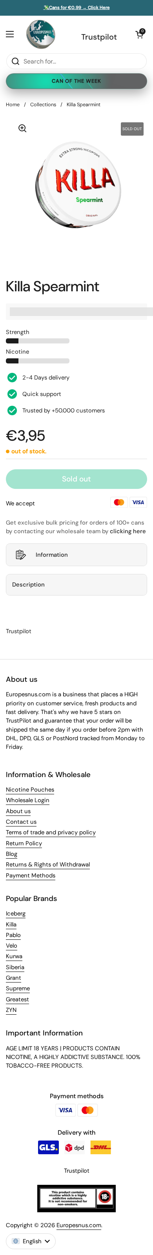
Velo (11, 946)
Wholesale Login (27, 800)
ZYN (11, 1010)
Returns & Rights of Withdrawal (48, 864)
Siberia (15, 967)
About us (18, 811)
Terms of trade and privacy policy (51, 832)
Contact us (21, 822)
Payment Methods (30, 875)
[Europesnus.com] (40, 34)
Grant (13, 978)
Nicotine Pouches (30, 790)
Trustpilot (99, 37)
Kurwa (14, 956)
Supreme (18, 988)
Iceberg (16, 913)
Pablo (13, 935)
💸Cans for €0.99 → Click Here (77, 7)
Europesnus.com (78, 1225)
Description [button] (28, 584)
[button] (139, 34)
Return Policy (24, 843)
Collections (43, 104)
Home (13, 104)
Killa (11, 924)
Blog (11, 854)
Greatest (17, 999)
